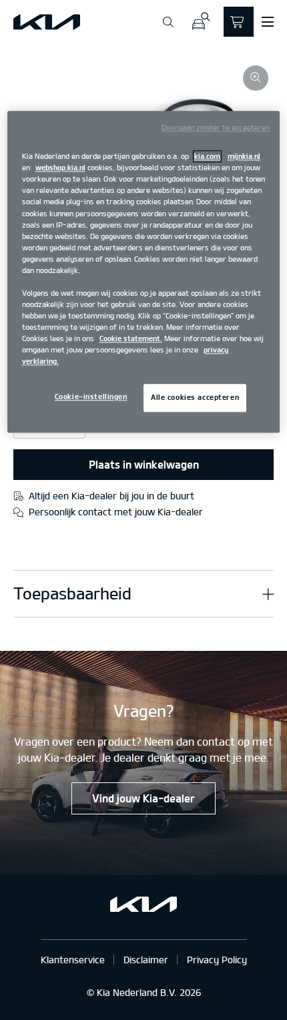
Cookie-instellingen (91, 397)
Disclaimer (145, 959)
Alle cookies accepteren (195, 398)
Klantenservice (73, 959)
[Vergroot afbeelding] (255, 78)
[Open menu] (268, 22)
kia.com (207, 157)
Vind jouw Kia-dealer (143, 798)
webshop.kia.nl (60, 168)
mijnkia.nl (244, 157)
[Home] (46, 22)
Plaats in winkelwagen (144, 464)
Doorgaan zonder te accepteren (216, 128)
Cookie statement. (130, 339)
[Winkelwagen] (239, 22)
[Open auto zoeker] (201, 22)
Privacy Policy (217, 959)
